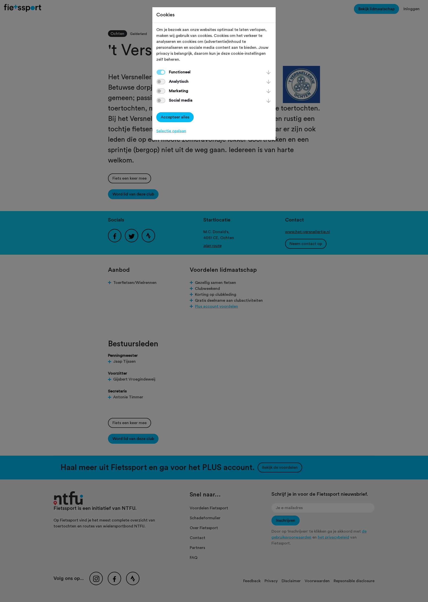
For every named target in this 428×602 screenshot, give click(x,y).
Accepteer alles (175, 117)
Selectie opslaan (171, 131)
